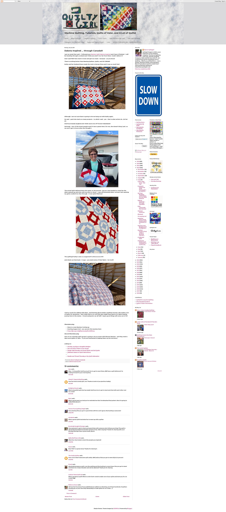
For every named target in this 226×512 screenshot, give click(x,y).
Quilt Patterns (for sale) (117, 39)
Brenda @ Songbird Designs (76, 426)
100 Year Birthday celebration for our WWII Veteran (142, 196)
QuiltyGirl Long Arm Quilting (144, 299)
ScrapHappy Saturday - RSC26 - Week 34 (150, 350)
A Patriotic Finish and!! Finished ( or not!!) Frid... (142, 242)
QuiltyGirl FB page (140, 124)
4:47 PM (70, 450)
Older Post (126, 496)
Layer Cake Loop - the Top (141, 183)
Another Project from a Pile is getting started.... (142, 233)
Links (108, 42)
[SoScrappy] (156, 207)
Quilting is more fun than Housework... (144, 335)
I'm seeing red (142, 216)
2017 (138, 270)
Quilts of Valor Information (144, 303)
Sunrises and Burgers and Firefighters (142, 227)
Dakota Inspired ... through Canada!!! (141, 202)
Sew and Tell (155, 179)
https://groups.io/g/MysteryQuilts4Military (81, 331)
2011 (138, 282)
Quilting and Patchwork (155, 188)
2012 (138, 280)
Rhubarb (140, 214)
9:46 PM (70, 459)
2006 (138, 293)
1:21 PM (70, 469)
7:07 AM (70, 374)
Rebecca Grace (73, 485)
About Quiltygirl (76, 39)
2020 (138, 264)
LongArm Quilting (89, 39)
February (141, 255)
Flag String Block (156, 245)
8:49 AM (70, 393)
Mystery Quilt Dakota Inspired (101, 54)
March (140, 253)
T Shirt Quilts (102, 39)
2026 (138, 161)
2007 (138, 291)
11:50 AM (70, 433)
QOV (79, 361)
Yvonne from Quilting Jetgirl (76, 408)
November (141, 171)
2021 (138, 262)
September (141, 175)
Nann (70, 398)
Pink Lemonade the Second (142, 208)
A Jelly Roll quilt (141, 238)
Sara (69, 369)
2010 (138, 284)
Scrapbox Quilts (141, 360)
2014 (138, 276)
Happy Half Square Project (95, 42)
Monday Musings (156, 181)
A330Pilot (116, 508)
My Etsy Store (140, 122)
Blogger (129, 508)
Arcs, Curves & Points (150, 361)
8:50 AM (70, 404)
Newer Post (68, 496)
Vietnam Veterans (141, 211)
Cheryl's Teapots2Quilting (76, 379)
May (139, 249)
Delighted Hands (73, 388)
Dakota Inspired (73, 361)
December (141, 169)
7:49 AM (70, 490)
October (140, 173)
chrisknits (71, 417)
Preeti (70, 464)
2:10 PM (70, 421)
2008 (138, 289)
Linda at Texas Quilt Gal (75, 474)
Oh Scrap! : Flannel (149, 337)
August (140, 177)
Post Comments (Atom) (79, 499)
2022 (138, 260)
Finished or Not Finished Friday (74, 42)
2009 (138, 287)
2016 (138, 272)
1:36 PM (70, 480)
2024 (138, 165)
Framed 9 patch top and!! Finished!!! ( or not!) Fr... (142, 189)
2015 (138, 274)
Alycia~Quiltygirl (149, 49)
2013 (138, 278)
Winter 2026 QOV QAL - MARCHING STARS (127, 42)
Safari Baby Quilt (149, 324)
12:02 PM (70, 412)
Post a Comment (71, 493)
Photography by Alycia (143, 301)
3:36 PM (70, 442)
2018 (138, 268)
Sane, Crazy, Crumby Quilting (145, 310)
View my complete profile (142, 69)
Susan (70, 446)
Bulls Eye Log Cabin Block (155, 242)
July (139, 179)
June (139, 247)
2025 (138, 163)
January (140, 257)
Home (66, 39)
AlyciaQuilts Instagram (140, 128)
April (139, 251)
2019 (138, 266)
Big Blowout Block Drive (154, 239)
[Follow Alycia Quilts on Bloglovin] (141, 139)
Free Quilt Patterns (134, 39)
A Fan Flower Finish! (149, 311)
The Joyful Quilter (73, 455)
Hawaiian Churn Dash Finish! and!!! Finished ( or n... (142, 221)
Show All (160, 370)
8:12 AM (70, 383)
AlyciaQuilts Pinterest (140, 131)
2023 (138, 167)
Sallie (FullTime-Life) (74, 438)
